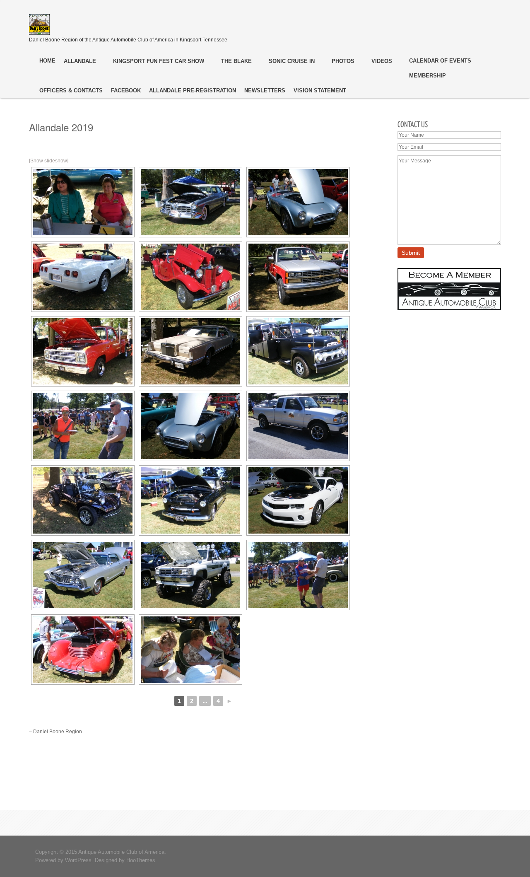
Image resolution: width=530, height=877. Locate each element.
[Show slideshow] (48, 161)
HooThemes (140, 860)
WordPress (78, 860)
